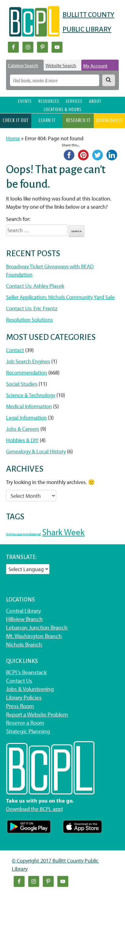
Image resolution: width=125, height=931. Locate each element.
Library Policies (24, 697)
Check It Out (16, 120)
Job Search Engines (28, 361)
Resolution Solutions (29, 319)
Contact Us (19, 680)
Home (13, 138)
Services (74, 101)
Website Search (61, 65)
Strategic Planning (28, 731)
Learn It (47, 120)
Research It (78, 120)
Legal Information (26, 417)
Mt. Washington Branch (34, 636)
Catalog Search (23, 65)
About (95, 101)
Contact (15, 350)
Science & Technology (30, 395)
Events (25, 101)
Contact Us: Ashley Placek (35, 285)
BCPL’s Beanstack (26, 672)
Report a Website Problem (37, 714)
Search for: (18, 218)
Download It (109, 120)
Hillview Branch (24, 618)
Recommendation (26, 372)
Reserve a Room (25, 722)
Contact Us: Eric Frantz (31, 308)
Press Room (20, 706)
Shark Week (63, 532)
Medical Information (29, 406)
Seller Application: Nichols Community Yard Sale (60, 297)
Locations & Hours (62, 109)
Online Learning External (23, 534)
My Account (95, 66)
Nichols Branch (24, 644)
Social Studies (21, 383)
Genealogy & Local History (36, 451)
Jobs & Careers (22, 428)
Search (76, 231)
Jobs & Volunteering (30, 688)
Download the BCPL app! (34, 808)
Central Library (23, 610)
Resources (48, 101)
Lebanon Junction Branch (37, 627)
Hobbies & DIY (22, 440)
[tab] (25, 65)
